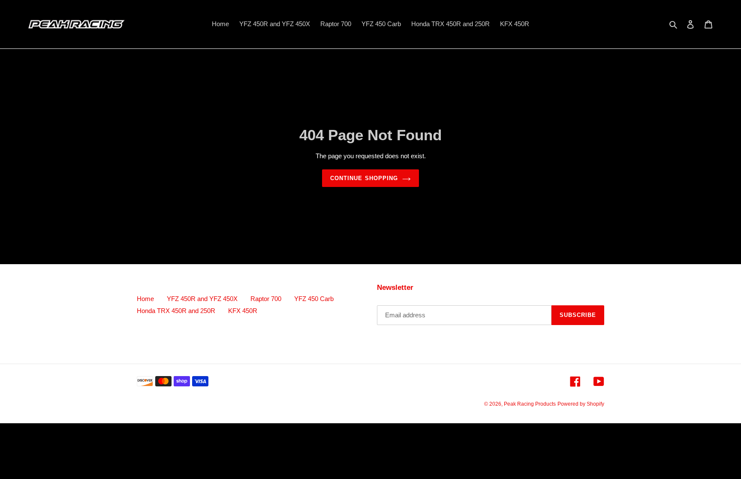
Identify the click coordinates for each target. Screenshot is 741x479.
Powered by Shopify (580, 404)
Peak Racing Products (530, 404)
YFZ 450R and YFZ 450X (202, 299)
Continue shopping (364, 178)
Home (145, 299)
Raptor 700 (265, 299)
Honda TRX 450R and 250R (176, 311)
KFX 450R (242, 311)
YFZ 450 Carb (314, 299)
